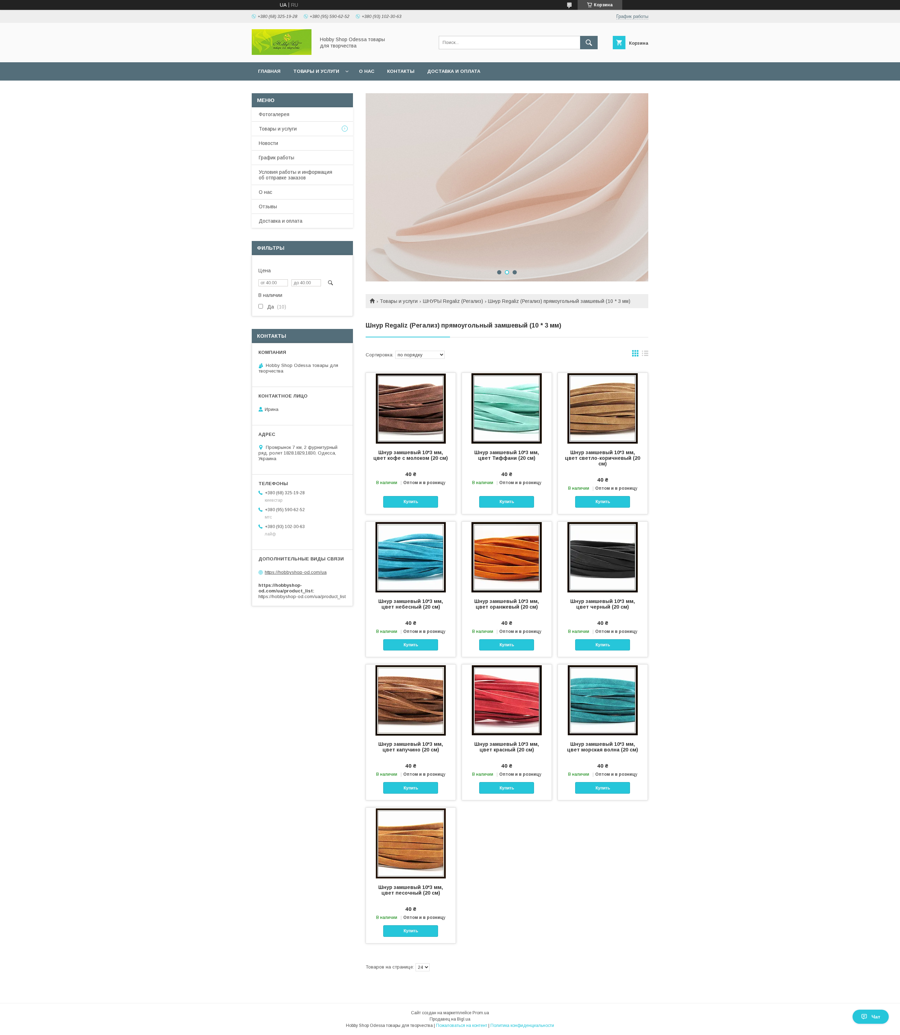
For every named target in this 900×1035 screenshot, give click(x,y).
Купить (411, 501)
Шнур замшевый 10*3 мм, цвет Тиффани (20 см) (506, 455)
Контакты (400, 71)
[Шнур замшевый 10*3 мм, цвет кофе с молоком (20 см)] (411, 408)
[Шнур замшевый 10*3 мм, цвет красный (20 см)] (507, 700)
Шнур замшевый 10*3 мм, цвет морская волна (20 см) (602, 747)
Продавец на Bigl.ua (450, 1019)
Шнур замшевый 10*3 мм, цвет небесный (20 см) (410, 604)
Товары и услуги (316, 71)
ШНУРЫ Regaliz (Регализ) (453, 301)
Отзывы (268, 206)
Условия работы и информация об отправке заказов (295, 174)
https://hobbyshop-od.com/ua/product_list (302, 596)
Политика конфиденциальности (522, 1025)
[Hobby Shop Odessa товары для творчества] (281, 53)
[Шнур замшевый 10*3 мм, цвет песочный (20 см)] (411, 843)
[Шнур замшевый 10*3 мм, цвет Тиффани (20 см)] (507, 408)
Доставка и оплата (453, 71)
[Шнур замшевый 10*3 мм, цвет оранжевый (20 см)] (507, 557)
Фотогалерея (274, 114)
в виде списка (645, 355)
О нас (366, 71)
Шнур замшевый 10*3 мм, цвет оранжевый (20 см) (506, 604)
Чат (876, 1017)
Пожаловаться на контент (461, 1025)
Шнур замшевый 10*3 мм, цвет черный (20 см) (602, 604)
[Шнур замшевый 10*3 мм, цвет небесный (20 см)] (411, 557)
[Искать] (589, 42)
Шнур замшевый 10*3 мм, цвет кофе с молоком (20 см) (410, 455)
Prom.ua (480, 1012)
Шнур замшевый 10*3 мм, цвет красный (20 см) (506, 747)
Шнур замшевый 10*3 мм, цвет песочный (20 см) (410, 890)
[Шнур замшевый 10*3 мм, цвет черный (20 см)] (603, 557)
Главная (269, 71)
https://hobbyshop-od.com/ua (296, 572)
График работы (276, 157)
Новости (268, 143)
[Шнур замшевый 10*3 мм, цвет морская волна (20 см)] (603, 700)
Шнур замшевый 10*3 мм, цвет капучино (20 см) (410, 747)
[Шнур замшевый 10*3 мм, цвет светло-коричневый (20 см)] (603, 408)
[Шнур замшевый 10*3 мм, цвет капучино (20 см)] (411, 700)
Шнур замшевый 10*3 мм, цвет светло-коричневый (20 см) (602, 458)
